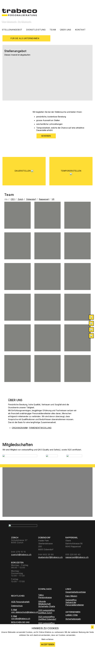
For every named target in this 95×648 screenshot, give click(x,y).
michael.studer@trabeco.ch (47, 224)
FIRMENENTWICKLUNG (40, 428)
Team (53, 29)
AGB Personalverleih (20, 602)
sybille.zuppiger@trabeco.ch (47, 346)
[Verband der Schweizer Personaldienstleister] (19, 458)
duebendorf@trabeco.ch (77, 284)
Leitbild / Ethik (71, 615)
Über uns (65, 29)
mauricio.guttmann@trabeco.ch (17, 345)
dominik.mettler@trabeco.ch (77, 222)
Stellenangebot (12, 29)
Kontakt (80, 29)
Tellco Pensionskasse (45, 596)
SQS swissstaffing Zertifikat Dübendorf (47, 617)
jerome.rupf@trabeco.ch (17, 219)
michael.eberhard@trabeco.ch (17, 313)
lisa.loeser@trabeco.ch (17, 253)
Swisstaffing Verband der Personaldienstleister (74, 602)
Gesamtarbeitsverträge (74, 592)
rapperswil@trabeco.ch (47, 312)
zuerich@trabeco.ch (77, 252)
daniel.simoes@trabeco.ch (47, 284)
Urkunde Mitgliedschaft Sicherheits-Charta (46, 604)
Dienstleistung (36, 29)
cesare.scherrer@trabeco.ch (77, 342)
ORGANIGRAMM (19, 428)
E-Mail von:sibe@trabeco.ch (20, 617)
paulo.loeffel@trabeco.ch (77, 314)
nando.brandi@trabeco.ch (17, 284)
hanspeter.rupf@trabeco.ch (17, 373)
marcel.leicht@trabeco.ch (47, 252)
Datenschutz (17, 605)
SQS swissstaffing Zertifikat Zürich (46, 611)
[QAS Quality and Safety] (52, 458)
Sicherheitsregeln (73, 619)
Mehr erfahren (47, 639)
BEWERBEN (46, 136)
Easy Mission (71, 596)
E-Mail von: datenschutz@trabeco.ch (20, 610)
